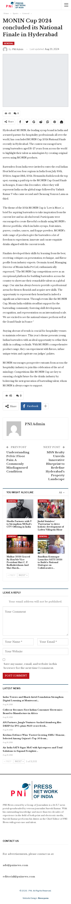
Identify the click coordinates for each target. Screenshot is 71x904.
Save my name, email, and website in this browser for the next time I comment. (30, 666)
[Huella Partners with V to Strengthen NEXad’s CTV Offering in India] (20, 508)
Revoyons (43, 898)
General (8, 43)
